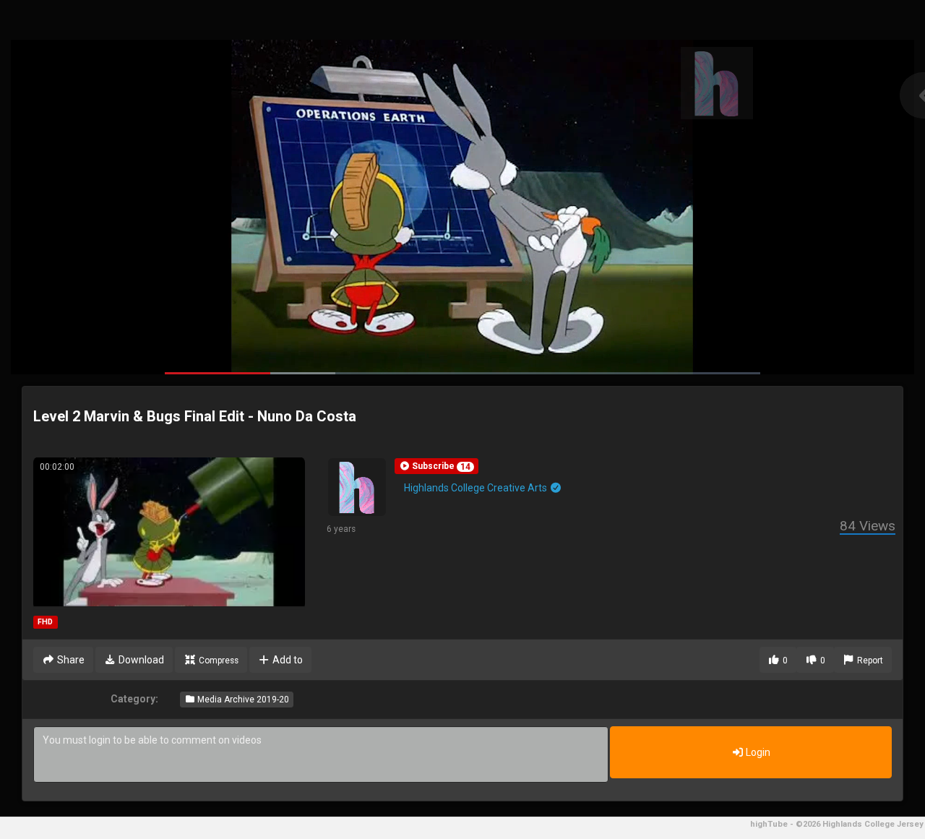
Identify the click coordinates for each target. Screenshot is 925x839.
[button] (436, 466)
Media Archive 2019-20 (242, 699)
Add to (286, 660)
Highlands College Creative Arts (476, 488)
